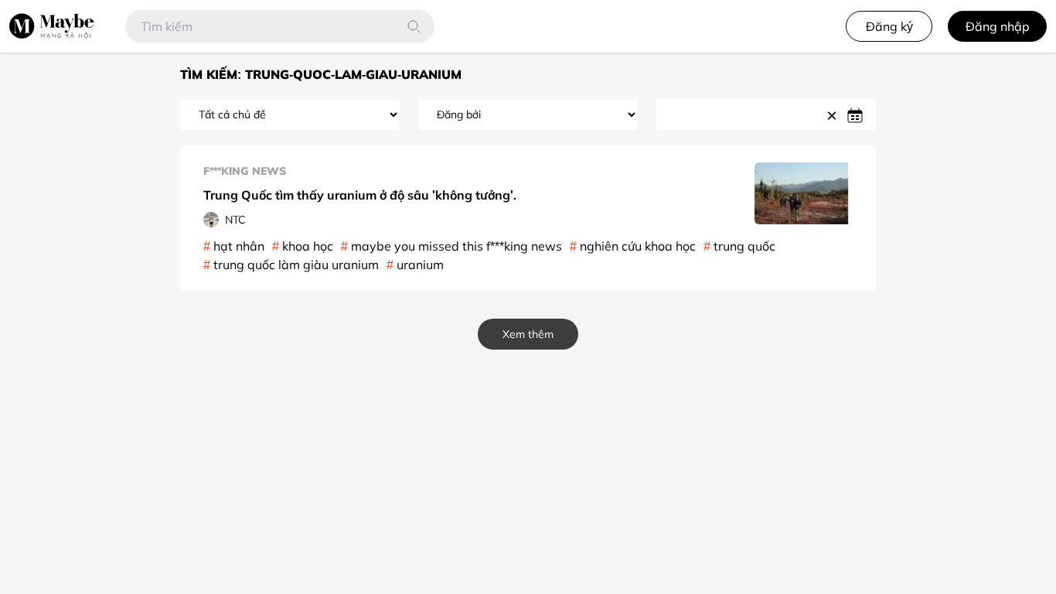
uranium (420, 264)
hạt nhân (238, 246)
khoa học (307, 246)
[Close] (834, 114)
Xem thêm (528, 333)
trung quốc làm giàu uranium (296, 264)
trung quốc (744, 246)
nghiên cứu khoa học (638, 246)
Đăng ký (889, 26)
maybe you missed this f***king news (456, 246)
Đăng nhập (998, 26)
